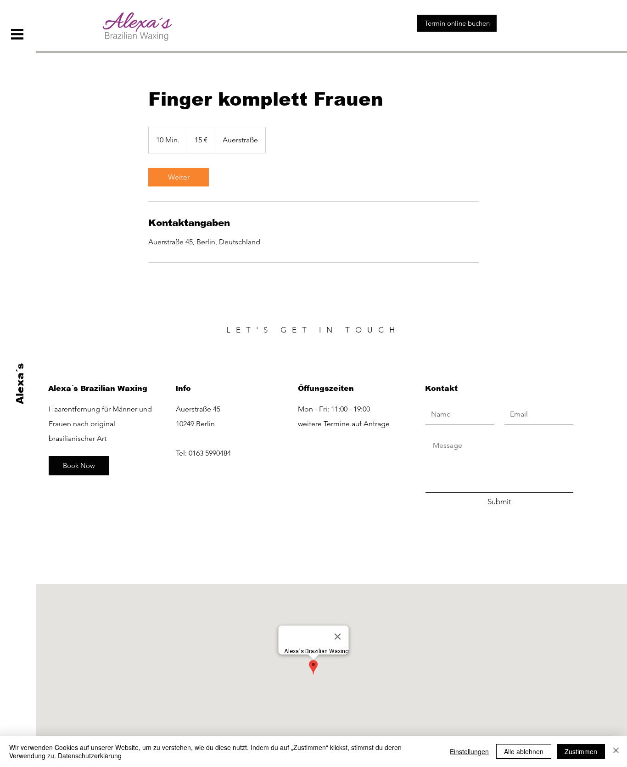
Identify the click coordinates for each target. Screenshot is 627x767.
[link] (178, 177)
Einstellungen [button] (469, 751)
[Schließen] (615, 751)
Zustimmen (581, 751)
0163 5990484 (210, 453)
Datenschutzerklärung (90, 755)
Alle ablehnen (523, 751)
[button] (17, 34)
